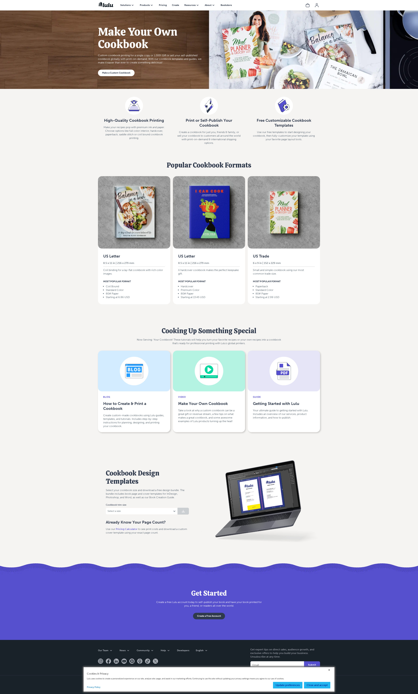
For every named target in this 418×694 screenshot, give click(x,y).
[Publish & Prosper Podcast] (139, 661)
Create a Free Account (209, 616)
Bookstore (226, 5)
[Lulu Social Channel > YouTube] (124, 661)
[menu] (133, 5)
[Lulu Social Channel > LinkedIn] (116, 661)
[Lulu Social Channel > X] (155, 661)
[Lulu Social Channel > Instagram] (100, 661)
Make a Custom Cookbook (116, 72)
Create (175, 5)
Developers (183, 650)
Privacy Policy (93, 687)
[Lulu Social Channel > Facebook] (108, 661)
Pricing (163, 5)
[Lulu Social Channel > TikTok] (147, 661)
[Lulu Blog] (132, 661)
